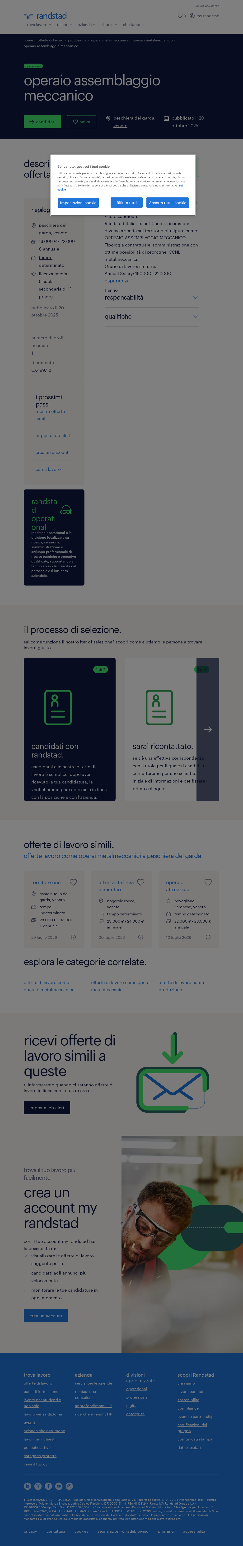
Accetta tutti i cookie (167, 202)
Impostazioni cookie (78, 202)
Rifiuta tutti (127, 202)
